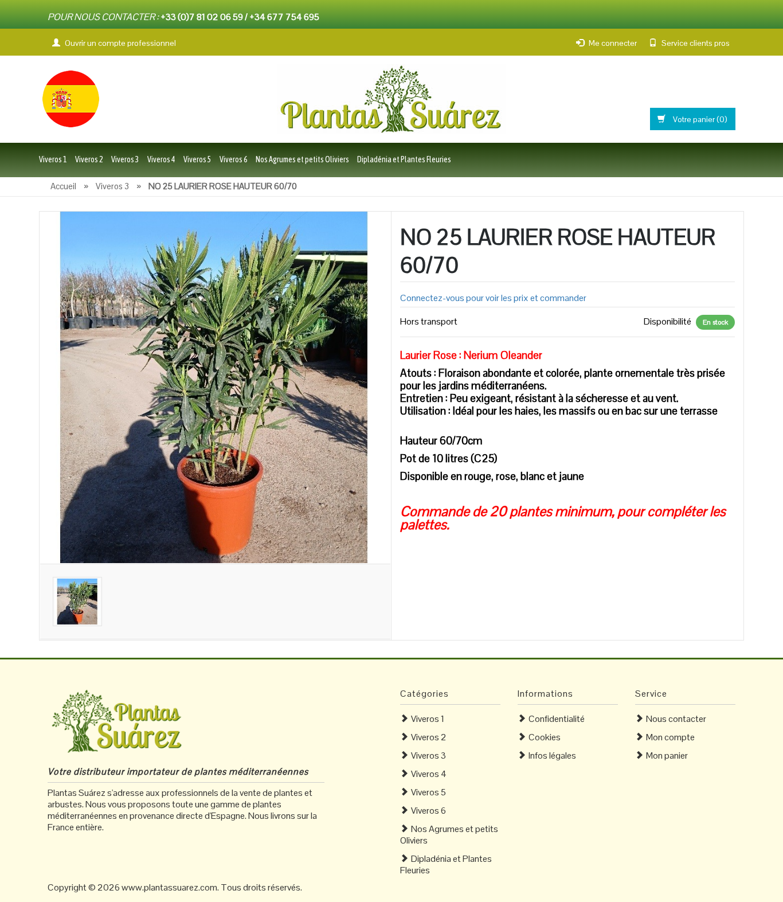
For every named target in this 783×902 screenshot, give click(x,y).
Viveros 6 (234, 159)
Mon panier (667, 755)
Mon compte (670, 737)
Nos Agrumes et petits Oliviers (302, 159)
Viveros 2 (89, 159)
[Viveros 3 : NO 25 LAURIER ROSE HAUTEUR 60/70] (215, 386)
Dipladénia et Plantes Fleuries (404, 159)
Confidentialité (556, 719)
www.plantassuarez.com (169, 887)
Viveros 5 (197, 159)
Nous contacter (676, 719)
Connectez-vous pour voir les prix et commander (493, 298)
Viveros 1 (53, 159)
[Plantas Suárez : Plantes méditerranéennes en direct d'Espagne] (70, 98)
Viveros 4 (161, 159)
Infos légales (552, 755)
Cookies (544, 737)
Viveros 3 (125, 159)
